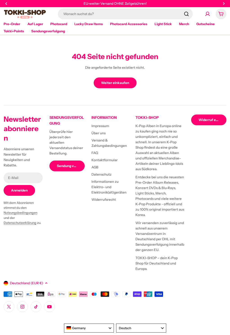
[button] (6, 3)
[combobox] (125, 14)
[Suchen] (186, 14)
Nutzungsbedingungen (20, 213)
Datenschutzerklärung (20, 223)
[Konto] (207, 14)
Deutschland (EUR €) (26, 283)
